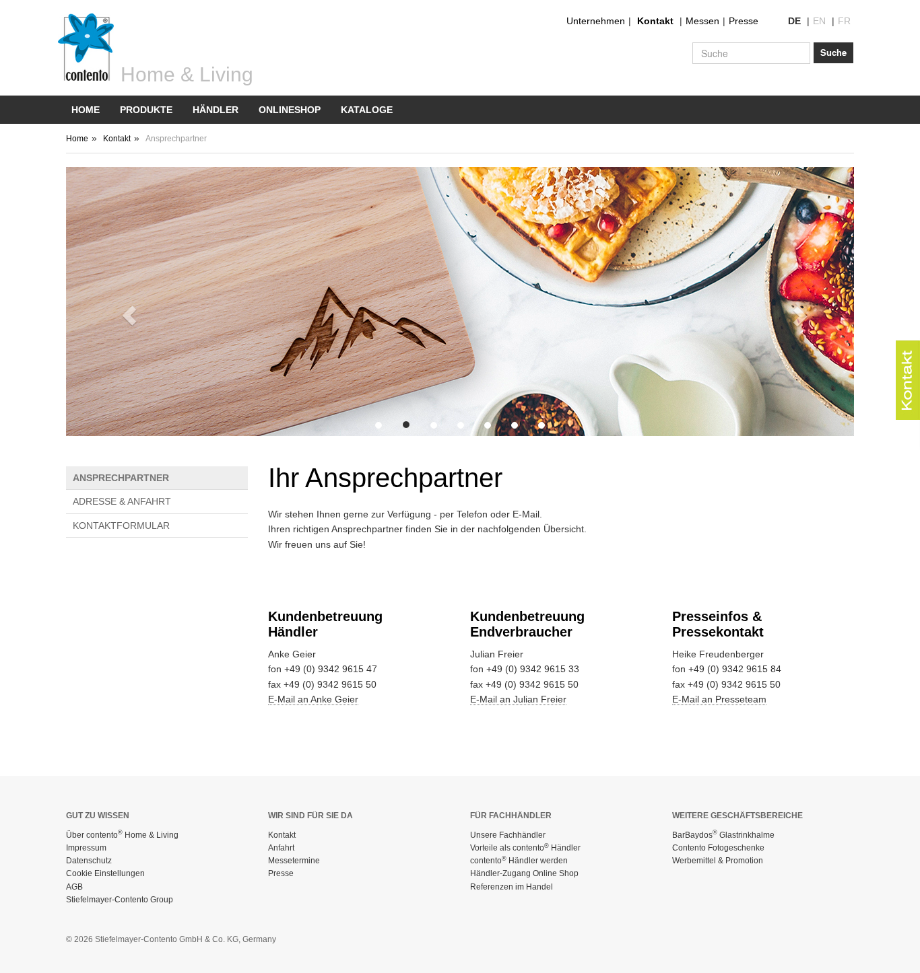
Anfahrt (281, 848)
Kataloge (367, 109)
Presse (743, 20)
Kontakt (655, 20)
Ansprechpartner (121, 477)
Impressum (86, 848)
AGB (74, 887)
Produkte (146, 109)
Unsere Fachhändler (508, 835)
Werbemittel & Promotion (717, 860)
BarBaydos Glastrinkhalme (723, 835)
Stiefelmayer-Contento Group (119, 899)
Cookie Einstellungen (105, 873)
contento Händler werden (519, 860)
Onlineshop (290, 109)
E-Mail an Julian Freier (518, 699)
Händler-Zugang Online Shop (524, 873)
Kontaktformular (121, 525)
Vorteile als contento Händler (525, 848)
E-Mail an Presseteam (719, 699)
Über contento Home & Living (122, 835)
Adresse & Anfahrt (122, 501)
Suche (833, 52)
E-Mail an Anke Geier (313, 699)
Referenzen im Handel (511, 887)
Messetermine (294, 860)
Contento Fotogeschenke (718, 848)
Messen (702, 20)
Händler (215, 109)
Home (85, 109)
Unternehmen (595, 20)
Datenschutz (89, 860)
